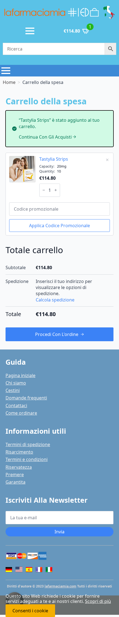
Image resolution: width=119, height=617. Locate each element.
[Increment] (56, 190)
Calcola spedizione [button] (55, 300)
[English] (18, 570)
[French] (39, 569)
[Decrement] (44, 190)
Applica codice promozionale (59, 226)
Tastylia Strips (53, 159)
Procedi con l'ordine (56, 334)
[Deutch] (9, 569)
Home (9, 82)
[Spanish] (29, 569)
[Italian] (49, 569)
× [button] (107, 159)
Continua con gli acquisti (45, 137)
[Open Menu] (29, 31)
